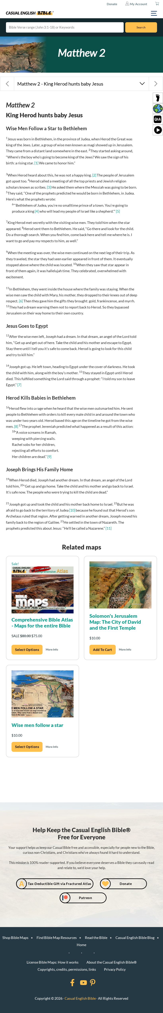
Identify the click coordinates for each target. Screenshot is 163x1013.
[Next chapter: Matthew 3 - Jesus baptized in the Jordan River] (156, 84)
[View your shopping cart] (157, 4)
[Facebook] (67, 982)
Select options (27, 650)
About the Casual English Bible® (111, 962)
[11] (109, 528)
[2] (94, 175)
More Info (52, 649)
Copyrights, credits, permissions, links (67, 969)
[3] (49, 187)
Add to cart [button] (102, 650)
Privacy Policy (115, 969)
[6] (21, 301)
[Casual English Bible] (30, 13)
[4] (37, 211)
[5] (118, 211)
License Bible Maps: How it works (53, 962)
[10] (72, 510)
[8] (16, 426)
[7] (19, 385)
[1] (36, 163)
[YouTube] (78, 982)
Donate (112, 4)
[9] (49, 456)
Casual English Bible (80, 998)
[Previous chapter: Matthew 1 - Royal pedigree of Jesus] (7, 84)
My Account (138, 4)
